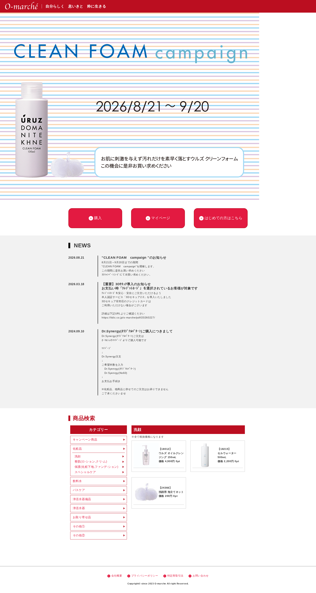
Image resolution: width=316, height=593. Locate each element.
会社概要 (116, 575)
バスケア (79, 490)
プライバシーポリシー (144, 575)
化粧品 (77, 448)
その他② (79, 535)
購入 (98, 218)
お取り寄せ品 (82, 517)
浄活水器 (79, 508)
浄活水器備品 (82, 499)
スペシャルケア (85, 472)
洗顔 (78, 456)
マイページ (160, 218)
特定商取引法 (175, 575)
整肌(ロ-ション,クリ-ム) (91, 461)
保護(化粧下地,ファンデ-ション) (96, 466)
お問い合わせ (201, 575)
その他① (79, 526)
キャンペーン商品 (85, 439)
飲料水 (77, 481)
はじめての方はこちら (223, 218)
